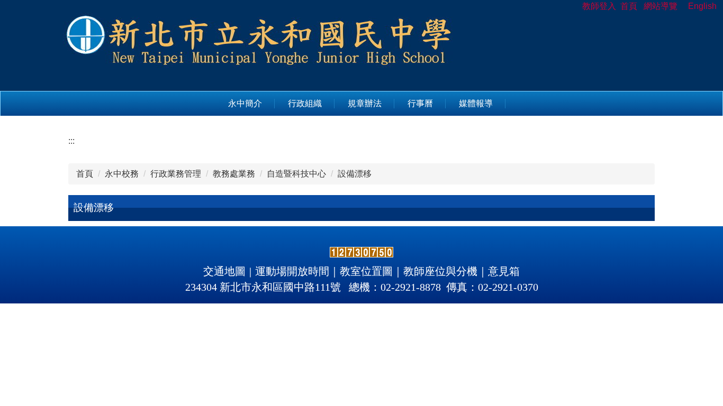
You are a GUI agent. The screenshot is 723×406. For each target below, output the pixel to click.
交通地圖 (224, 271)
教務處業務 (234, 173)
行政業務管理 (175, 173)
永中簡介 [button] (245, 103)
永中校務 (122, 173)
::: (71, 140)
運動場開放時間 (292, 271)
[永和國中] (260, 44)
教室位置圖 (366, 271)
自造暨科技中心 (296, 173)
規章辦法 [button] (365, 103)
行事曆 (420, 103)
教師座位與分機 (440, 271)
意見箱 (504, 271)
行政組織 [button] (305, 103)
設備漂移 (355, 173)
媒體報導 (476, 103)
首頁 (84, 173)
